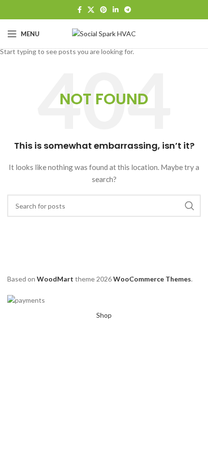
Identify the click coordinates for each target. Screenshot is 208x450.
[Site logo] (104, 33)
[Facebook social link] (79, 9)
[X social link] (91, 9)
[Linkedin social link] (115, 9)
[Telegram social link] (127, 9)
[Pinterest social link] (103, 9)
